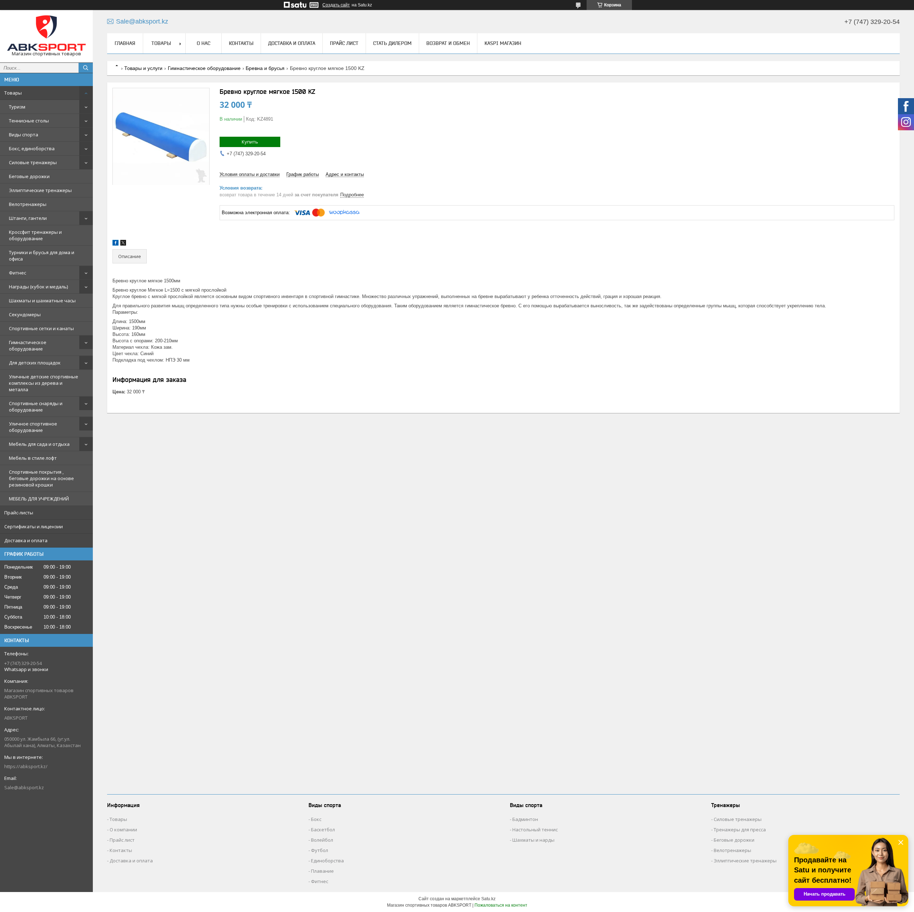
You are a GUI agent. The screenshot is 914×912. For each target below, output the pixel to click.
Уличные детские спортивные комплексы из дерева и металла (43, 383)
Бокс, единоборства (32, 148)
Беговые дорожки (29, 176)
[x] (123, 244)
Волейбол (322, 840)
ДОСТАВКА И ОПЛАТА (291, 43)
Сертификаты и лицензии (33, 526)
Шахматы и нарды (533, 840)
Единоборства (327, 860)
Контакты (121, 850)
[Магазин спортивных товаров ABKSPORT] (46, 33)
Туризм (17, 107)
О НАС (203, 43)
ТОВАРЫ (161, 43)
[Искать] (86, 67)
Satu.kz (488, 898)
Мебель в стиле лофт (33, 458)
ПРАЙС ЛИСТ (344, 43)
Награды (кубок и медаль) (38, 286)
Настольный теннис (535, 829)
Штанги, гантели (28, 218)
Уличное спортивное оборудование (33, 426)
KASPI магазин (502, 43)
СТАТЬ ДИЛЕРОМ (392, 43)
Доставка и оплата (25, 540)
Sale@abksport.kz (24, 787)
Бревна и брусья (265, 68)
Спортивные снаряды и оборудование (35, 406)
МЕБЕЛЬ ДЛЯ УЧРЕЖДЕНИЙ (39, 498)
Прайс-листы (18, 512)
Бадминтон (525, 819)
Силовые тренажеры (33, 162)
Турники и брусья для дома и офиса (41, 255)
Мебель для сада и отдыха (39, 444)
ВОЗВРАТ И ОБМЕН (448, 43)
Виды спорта (23, 134)
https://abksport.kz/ (25, 766)
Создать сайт (336, 4)
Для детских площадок (35, 362)
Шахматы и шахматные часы (42, 300)
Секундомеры (25, 314)
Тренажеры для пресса (740, 829)
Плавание (322, 871)
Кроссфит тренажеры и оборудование (35, 235)
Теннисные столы (29, 120)
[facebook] (115, 244)
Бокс (316, 819)
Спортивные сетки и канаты (41, 328)
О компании (123, 829)
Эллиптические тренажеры (40, 190)
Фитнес (17, 272)
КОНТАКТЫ (241, 43)
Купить (250, 141)
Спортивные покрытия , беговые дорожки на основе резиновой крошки (41, 478)
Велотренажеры (27, 204)
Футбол (319, 850)
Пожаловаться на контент (500, 905)
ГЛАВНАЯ (125, 43)
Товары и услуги (143, 68)
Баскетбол (323, 829)
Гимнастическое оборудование (27, 345)
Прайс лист (122, 840)
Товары (13, 93)
